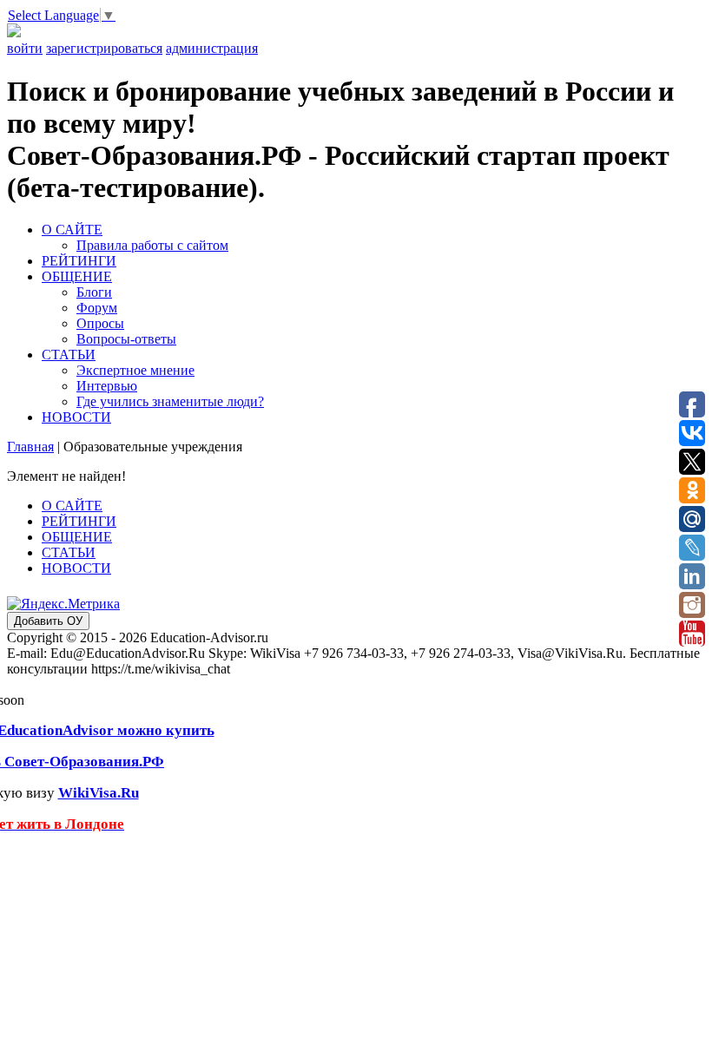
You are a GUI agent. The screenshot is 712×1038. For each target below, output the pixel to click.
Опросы (100, 323)
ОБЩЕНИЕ (77, 276)
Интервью (106, 385)
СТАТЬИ (69, 354)
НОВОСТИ (76, 417)
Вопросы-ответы (126, 339)
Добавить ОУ (48, 620)
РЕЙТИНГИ (79, 260)
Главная (30, 446)
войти (25, 48)
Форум (96, 307)
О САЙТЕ (72, 229)
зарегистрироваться (104, 48)
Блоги (94, 292)
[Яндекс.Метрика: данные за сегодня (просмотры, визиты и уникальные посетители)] (63, 604)
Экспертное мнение (135, 370)
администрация (212, 48)
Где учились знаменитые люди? (170, 401)
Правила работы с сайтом (152, 245)
